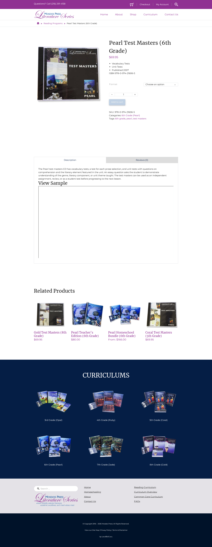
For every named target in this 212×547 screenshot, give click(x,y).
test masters (139, 118)
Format (113, 84)
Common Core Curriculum (148, 496)
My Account (162, 4)
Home (104, 14)
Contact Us (171, 14)
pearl (129, 118)
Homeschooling (92, 492)
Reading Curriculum (145, 487)
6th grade (120, 118)
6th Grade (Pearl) (131, 115)
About (119, 14)
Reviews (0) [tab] (142, 160)
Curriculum (150, 14)
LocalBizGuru (107, 537)
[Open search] (176, 4)
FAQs (137, 501)
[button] (99, 43)
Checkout (145, 4)
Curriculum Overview (145, 492)
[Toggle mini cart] (132, 4)
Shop (133, 14)
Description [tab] (70, 160)
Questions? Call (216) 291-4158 (49, 3)
